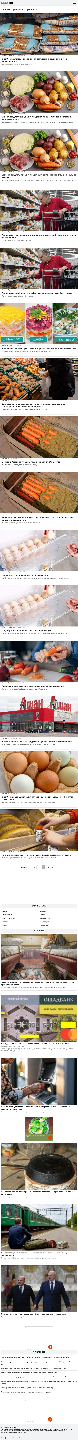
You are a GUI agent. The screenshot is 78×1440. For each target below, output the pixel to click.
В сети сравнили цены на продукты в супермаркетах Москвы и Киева (37, 741)
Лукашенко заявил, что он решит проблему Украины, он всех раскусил (33, 1314)
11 (48, 867)
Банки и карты (7, 914)
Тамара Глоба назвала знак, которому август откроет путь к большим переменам (29, 1372)
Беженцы (43, 911)
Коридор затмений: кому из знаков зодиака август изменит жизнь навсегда (27, 1388)
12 (53, 867)
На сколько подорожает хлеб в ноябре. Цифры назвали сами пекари (36, 855)
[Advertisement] (14, 889)
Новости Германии (8, 918)
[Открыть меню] (75, 3)
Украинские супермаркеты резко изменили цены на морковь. (33, 686)
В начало (24, 867)
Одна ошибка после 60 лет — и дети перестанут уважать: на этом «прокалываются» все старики (35, 1357)
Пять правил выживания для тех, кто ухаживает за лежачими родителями (27, 1392)
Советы (4, 925)
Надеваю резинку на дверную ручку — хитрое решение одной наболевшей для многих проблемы (35, 1377)
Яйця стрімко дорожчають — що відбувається (25, 575)
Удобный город (7, 345)
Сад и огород (44, 922)
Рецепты (5, 922)
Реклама (15, 1438)
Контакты (9, 1438)
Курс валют (44, 925)
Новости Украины (8, 55)
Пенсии (4, 911)
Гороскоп (43, 914)
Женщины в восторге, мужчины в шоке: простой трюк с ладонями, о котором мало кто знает (33, 1368)
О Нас (3, 1438)
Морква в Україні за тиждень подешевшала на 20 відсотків (31, 462)
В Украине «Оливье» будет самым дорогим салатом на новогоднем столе (39, 348)
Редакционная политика (26, 1438)
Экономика (5, 400)
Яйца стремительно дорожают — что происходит (26, 631)
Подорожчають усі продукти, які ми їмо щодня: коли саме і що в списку (38, 293)
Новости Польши (46, 918)
